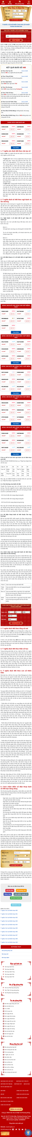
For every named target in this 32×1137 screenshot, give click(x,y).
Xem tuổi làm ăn (8, 1062)
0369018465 (20, 372)
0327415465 (20, 342)
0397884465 (20, 127)
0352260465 (4, 349)
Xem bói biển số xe (9, 1006)
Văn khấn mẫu (8, 1057)
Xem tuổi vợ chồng (9, 1067)
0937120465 (4, 372)
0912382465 (20, 447)
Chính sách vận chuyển (22, 1090)
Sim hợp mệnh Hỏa (9, 974)
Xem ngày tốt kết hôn (10, 1018)
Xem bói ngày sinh (9, 1033)
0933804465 (20, 134)
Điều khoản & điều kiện (6, 1097)
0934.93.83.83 (16, 1109)
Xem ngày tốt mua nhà (10, 1021)
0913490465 (20, 386)
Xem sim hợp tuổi (16, 623)
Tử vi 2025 (7, 1008)
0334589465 (4, 325)
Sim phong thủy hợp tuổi (10, 1047)
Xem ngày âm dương (10, 1028)
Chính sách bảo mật (6, 1104)
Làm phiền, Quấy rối (21, 894)
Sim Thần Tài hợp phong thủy (12, 990)
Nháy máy (8, 894)
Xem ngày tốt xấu (9, 1013)
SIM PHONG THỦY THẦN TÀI (22, 1081)
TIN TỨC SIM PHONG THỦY (6, 1086)
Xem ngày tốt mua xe (10, 1026)
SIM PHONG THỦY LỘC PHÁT (7, 1081)
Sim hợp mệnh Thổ (9, 976)
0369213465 (4, 311)
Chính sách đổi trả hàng (22, 1094)
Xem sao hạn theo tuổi (10, 1059)
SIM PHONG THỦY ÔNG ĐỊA (6, 1084)
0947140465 (4, 447)
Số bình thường (16, 898)
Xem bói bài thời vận (9, 1031)
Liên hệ (2, 1094)
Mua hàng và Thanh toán (7, 1101)
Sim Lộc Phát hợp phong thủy (12, 987)
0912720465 (4, 342)
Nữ (27, 855)
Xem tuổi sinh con (9, 1069)
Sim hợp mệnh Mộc (9, 969)
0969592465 (4, 379)
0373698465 (20, 417)
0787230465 (4, 417)
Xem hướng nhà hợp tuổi (11, 1072)
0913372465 (20, 379)
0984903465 (20, 410)
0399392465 (20, 349)
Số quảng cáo (21, 890)
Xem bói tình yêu (9, 1036)
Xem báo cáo (16, 905)
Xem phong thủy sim (16, 865)
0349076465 (20, 141)
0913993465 (4, 386)
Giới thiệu (3, 1090)
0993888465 (4, 318)
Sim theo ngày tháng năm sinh (12, 1003)
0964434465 (4, 141)
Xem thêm (16, 147)
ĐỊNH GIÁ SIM (27, 1084)
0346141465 (4, 127)
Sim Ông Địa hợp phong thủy (12, 992)
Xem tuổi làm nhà (9, 1064)
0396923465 (4, 134)
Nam (18, 855)
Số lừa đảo (9, 890)
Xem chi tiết (25, 71)
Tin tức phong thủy (9, 1052)
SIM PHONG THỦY (18, 1084)
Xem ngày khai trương (10, 1016)
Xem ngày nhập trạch (10, 1023)
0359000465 (20, 356)
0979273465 (20, 318)
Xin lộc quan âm (8, 1011)
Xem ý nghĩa (16, 40)
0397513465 (4, 356)
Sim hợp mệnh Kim (9, 966)
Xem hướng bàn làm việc (11, 1049)
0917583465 (20, 311)
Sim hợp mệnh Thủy (10, 971)
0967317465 (4, 410)
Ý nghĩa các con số (9, 1054)
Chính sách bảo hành (21, 1097)
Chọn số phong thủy (16, 19)
